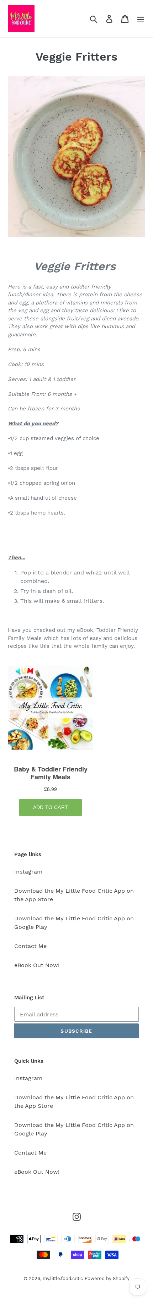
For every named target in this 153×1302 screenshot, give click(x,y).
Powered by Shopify (107, 1278)
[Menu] (140, 19)
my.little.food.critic (63, 1278)
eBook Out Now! (36, 965)
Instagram (28, 871)
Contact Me (30, 946)
